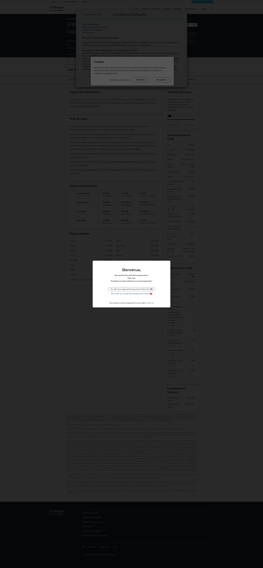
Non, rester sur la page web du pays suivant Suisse (130, 293)
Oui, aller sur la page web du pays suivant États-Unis (130, 289)
